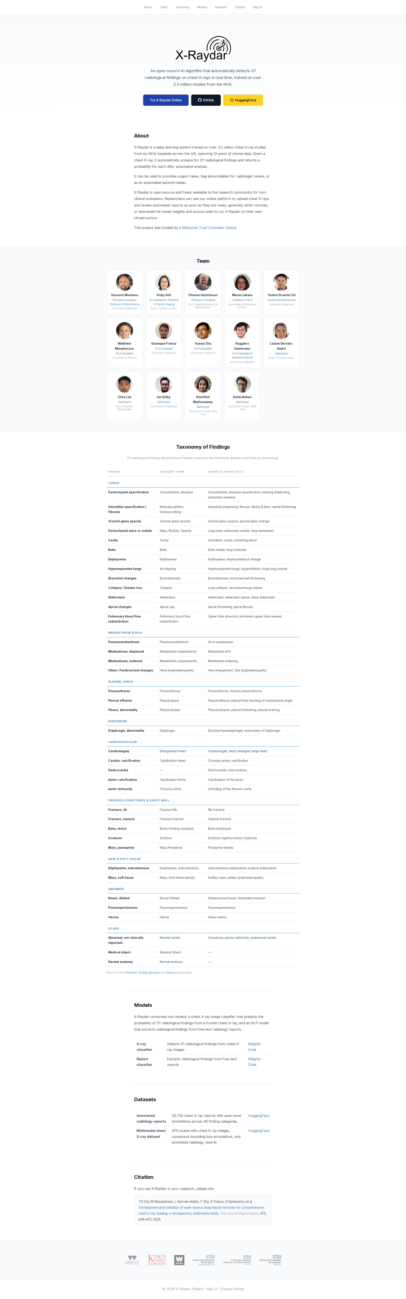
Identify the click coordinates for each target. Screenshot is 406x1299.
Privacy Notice (232, 1289)
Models (202, 7)
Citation (240, 7)
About (148, 7)
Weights (254, 1044)
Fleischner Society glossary (142, 972)
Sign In (257, 7)
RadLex (171, 972)
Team (163, 7)
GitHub (208, 100)
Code (252, 1049)
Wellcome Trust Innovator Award (209, 227)
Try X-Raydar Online (166, 100)
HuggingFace (245, 100)
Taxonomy (182, 7)
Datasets (221, 7)
